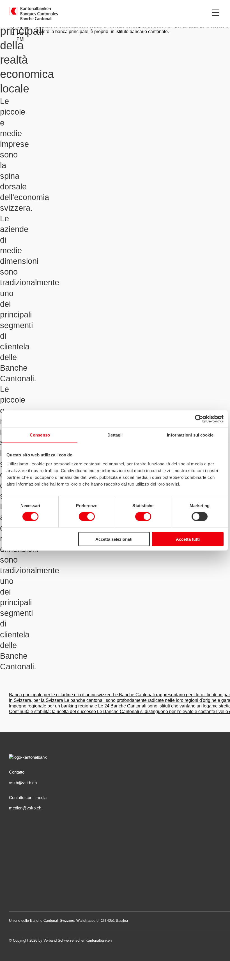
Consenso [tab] (40, 435)
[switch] (87, 516)
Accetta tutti (188, 539)
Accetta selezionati (113, 539)
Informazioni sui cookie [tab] (190, 435)
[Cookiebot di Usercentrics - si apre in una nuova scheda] (199, 419)
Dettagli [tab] (115, 435)
